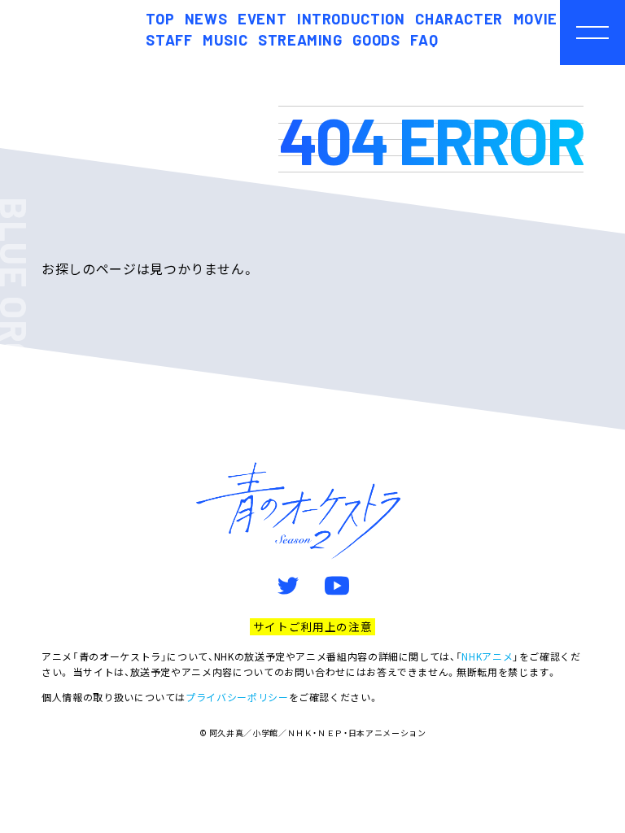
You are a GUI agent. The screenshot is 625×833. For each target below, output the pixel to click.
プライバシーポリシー (237, 697)
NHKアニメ (487, 656)
